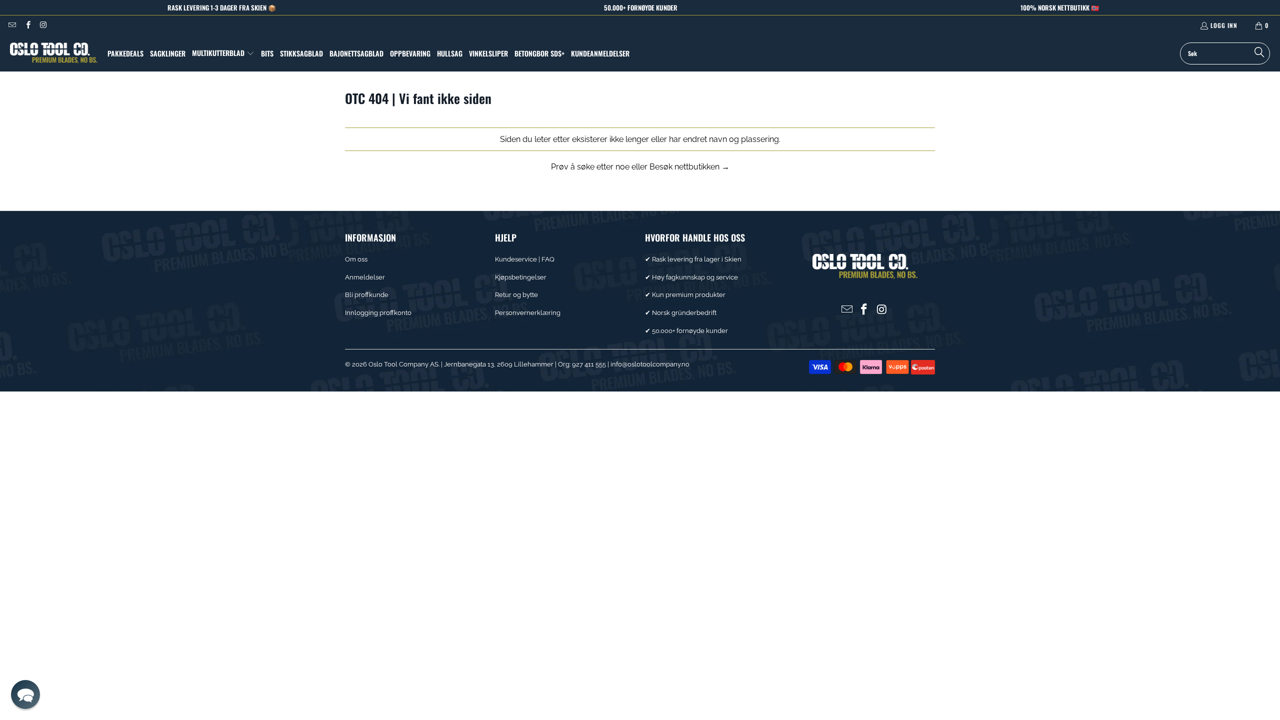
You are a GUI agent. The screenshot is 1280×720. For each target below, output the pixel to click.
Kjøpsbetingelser (520, 277)
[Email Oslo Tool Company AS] (12, 25)
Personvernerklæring (527, 312)
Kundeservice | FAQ (524, 259)
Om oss (356, 259)
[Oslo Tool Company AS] (54, 53)
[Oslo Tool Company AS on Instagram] (43, 25)
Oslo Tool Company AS (403, 364)
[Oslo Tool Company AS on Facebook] (27, 25)
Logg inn (1224, 25)
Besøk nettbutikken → (690, 167)
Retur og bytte (516, 294)
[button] (223, 53)
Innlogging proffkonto (378, 312)
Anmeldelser (365, 277)
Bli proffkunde (366, 294)
